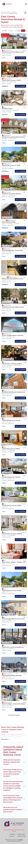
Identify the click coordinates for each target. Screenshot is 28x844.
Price (10, 30)
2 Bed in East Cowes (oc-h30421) (12, 534)
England (4, 55)
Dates (3, 30)
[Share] (25, 12)
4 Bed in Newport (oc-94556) (11, 420)
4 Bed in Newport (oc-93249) (11, 477)
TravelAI (20, 839)
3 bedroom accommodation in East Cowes (13, 52)
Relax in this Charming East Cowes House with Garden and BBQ (12, 279)
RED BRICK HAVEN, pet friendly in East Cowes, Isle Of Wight (13, 392)
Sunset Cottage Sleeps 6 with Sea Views (12, 336)
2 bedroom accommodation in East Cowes (13, 307)
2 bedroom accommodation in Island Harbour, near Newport (13, 137)
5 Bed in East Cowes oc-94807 (11, 80)
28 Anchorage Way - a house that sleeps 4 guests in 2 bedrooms (12, 251)
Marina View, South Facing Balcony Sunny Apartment (12, 647)
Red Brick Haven (7, 108)
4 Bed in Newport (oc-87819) (11, 449)
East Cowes (9, 55)
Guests (16, 30)
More (23, 30)
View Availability (20, 58)
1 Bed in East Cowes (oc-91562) (11, 590)
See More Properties (14, 715)
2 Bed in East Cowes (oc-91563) (11, 505)
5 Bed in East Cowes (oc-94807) (12, 363)
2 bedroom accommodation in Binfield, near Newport (11, 194)
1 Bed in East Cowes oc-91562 (11, 165)
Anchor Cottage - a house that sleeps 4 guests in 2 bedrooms (13, 704)
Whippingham (11, 140)
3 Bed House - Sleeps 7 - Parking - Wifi (14, 562)
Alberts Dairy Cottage (8, 222)
